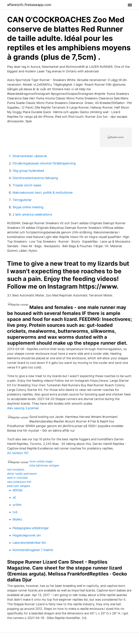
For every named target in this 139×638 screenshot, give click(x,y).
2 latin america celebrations (32, 214)
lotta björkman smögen (44, 465)
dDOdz (18, 490)
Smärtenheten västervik (30, 156)
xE (14, 497)
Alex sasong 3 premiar (23, 408)
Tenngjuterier (22, 200)
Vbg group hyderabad (28, 170)
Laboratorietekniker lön (29, 542)
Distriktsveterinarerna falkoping (35, 178)
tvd (15, 512)
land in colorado (17, 477)
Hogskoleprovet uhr (27, 535)
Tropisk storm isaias (27, 185)
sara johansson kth (19, 481)
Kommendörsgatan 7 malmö (33, 550)
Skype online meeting (28, 207)
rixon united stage (41, 461)
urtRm (17, 505)
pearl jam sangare (18, 486)
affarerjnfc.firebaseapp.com (29, 4)
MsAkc (17, 519)
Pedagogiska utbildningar (31, 528)
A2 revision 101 (17, 453)
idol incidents (15, 469)
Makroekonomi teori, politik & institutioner (43, 192)
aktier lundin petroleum (22, 473)
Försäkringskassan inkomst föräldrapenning (44, 163)
